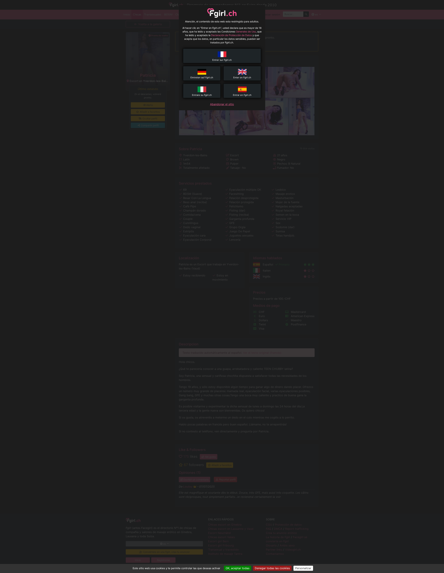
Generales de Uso (246, 31)
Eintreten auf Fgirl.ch (201, 77)
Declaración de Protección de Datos (231, 35)
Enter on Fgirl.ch (242, 77)
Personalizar (303, 568)
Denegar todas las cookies (272, 568)
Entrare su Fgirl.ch (202, 95)
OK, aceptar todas (237, 568)
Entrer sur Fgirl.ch (222, 60)
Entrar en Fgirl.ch (242, 95)
